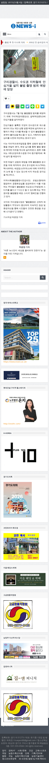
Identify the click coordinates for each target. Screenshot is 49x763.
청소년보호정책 (9, 759)
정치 (4, 750)
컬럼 (4, 756)
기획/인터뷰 (37, 753)
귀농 (11, 756)
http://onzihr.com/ (11, 423)
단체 (27, 753)
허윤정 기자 (24, 247)
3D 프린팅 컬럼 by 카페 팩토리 (32, 759)
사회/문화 (22, 750)
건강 (31, 750)
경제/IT (12, 750)
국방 (4, 753)
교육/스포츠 (40, 750)
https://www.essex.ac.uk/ (15, 361)
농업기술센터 (38, 756)
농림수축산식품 (16, 753)
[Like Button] (6, 98)
